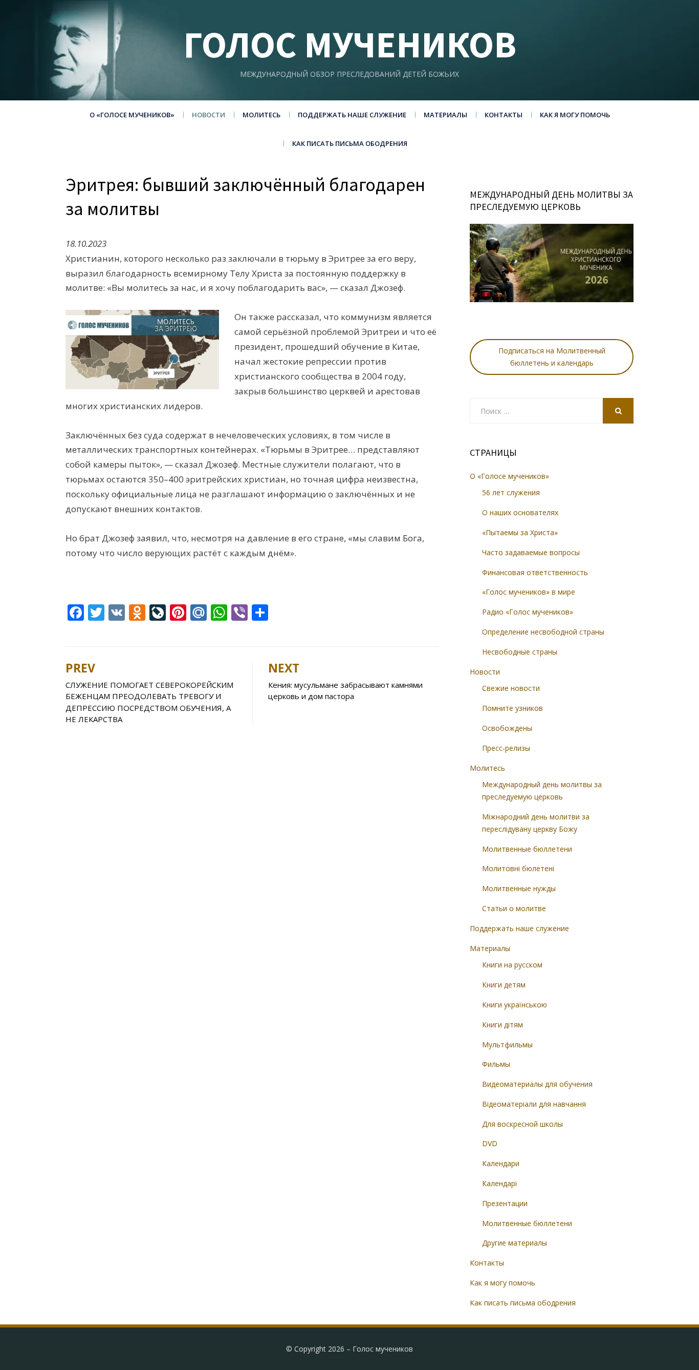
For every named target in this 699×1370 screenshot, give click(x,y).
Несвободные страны (519, 652)
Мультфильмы (507, 1044)
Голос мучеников (349, 44)
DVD (489, 1143)
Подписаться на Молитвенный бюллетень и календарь (551, 357)
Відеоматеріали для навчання (534, 1104)
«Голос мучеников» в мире (528, 592)
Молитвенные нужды (519, 888)
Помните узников (512, 708)
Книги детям (504, 984)
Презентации (505, 1203)
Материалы (445, 114)
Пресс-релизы (506, 748)
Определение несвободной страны (543, 632)
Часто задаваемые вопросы (531, 552)
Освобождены (507, 728)
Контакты (503, 114)
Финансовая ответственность (535, 572)
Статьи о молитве (514, 908)
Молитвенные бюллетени (527, 849)
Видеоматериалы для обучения (537, 1084)
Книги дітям (502, 1024)
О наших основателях (520, 512)
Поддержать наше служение (352, 114)
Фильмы (496, 1064)
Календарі (499, 1183)
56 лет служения (511, 492)
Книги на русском (512, 964)
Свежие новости (511, 688)
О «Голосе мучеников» (132, 114)
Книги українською (514, 1004)
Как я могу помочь (575, 114)
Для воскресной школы (522, 1124)
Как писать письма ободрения (349, 143)
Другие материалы (514, 1243)
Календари (500, 1163)
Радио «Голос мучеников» (527, 612)
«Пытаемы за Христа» (520, 532)
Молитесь (261, 114)
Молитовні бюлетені (518, 868)
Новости (208, 114)
